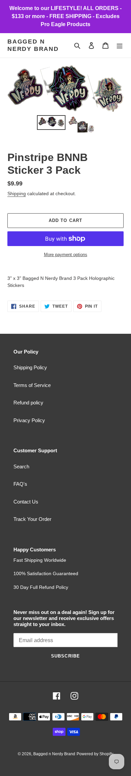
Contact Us (25, 502)
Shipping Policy (30, 367)
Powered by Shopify (95, 754)
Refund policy (28, 402)
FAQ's (20, 484)
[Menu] (120, 45)
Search (21, 466)
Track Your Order (32, 519)
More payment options (65, 254)
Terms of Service (32, 385)
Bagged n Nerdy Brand (33, 45)
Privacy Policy (29, 420)
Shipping (16, 193)
